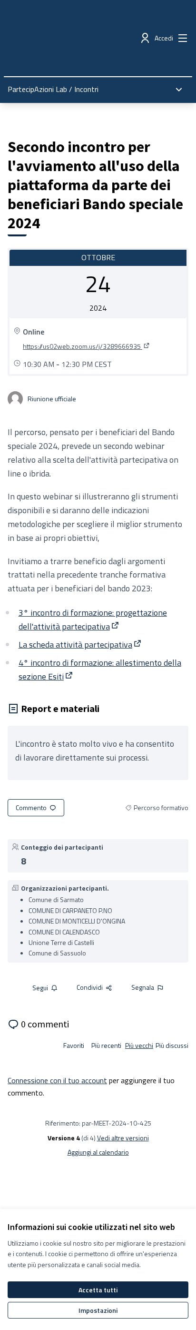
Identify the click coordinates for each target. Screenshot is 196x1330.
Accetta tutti (98, 1290)
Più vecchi (139, 1045)
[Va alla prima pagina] (74, 38)
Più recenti (106, 1045)
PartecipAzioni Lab (37, 89)
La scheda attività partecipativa (81, 644)
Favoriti (73, 1045)
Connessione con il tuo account (57, 1080)
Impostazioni (98, 1310)
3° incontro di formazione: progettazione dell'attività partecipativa (93, 619)
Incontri (86, 89)
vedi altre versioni (123, 1138)
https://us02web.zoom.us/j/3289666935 (87, 346)
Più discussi (172, 1045)
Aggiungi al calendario (98, 1152)
